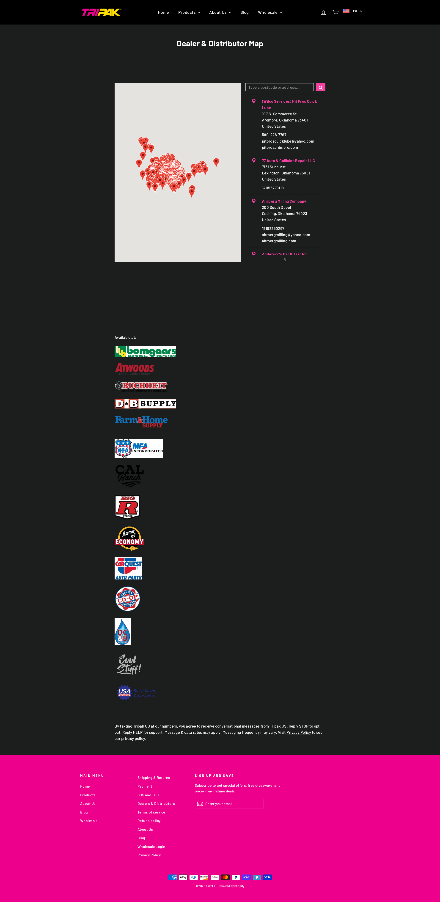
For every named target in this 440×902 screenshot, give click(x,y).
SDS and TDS (148, 795)
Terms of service (151, 812)
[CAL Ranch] (220, 476)
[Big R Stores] (220, 507)
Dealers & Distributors (156, 803)
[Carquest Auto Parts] (220, 568)
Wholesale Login (151, 846)
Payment (145, 786)
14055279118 (273, 187)
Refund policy (149, 820)
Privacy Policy (298, 732)
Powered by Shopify (232, 886)
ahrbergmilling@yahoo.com (286, 234)
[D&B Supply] (220, 403)
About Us (218, 12)
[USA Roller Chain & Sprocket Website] (220, 692)
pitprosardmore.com (280, 147)
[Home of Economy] (220, 538)
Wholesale (268, 12)
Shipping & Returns (154, 777)
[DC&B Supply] (220, 631)
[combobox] (279, 87)
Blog (244, 12)
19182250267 (273, 228)
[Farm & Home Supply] (220, 424)
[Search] (320, 87)
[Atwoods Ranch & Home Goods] (220, 369)
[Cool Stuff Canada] (220, 665)
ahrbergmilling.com (279, 240)
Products (187, 12)
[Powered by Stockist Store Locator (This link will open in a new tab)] (285, 259)
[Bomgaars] (220, 351)
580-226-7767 (274, 134)
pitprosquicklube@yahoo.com (288, 141)
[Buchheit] (220, 387)
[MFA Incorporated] (220, 448)
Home (163, 12)
